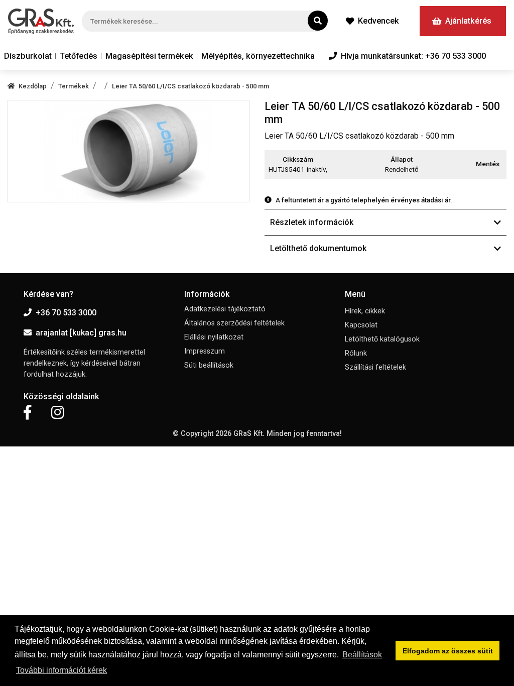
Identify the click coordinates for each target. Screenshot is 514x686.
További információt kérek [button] (61, 670)
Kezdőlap (33, 86)
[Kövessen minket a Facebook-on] (27, 412)
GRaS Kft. (249, 433)
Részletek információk (311, 222)
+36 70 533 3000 (66, 312)
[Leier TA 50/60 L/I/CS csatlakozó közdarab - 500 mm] (128, 151)
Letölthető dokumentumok (318, 248)
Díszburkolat (28, 56)
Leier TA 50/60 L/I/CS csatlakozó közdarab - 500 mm (190, 86)
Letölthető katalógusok (382, 339)
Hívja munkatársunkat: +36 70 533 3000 (413, 56)
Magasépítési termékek (149, 56)
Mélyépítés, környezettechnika (258, 56)
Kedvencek (378, 21)
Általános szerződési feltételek (234, 323)
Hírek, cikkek (365, 311)
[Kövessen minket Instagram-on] (57, 412)
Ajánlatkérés (468, 21)
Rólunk (356, 353)
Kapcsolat (361, 325)
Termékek (73, 86)
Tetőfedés (78, 56)
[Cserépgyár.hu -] (41, 21)
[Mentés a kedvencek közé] (501, 164)
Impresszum (204, 351)
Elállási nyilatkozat (213, 337)
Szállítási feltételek (375, 367)
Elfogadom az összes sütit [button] (448, 651)
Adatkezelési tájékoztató (225, 309)
